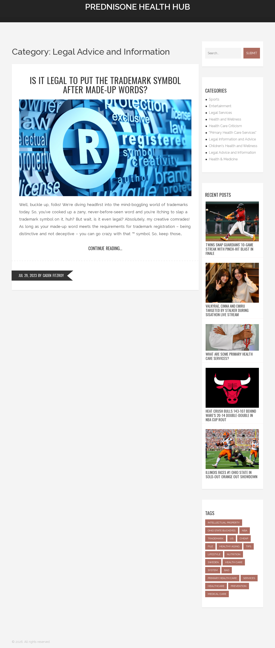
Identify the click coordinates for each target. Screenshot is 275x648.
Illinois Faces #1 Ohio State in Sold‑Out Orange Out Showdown (231, 474)
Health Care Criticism (225, 126)
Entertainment (220, 106)
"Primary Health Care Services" (232, 133)
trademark (215, 538)
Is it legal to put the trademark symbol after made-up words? (105, 85)
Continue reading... (105, 248)
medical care (217, 593)
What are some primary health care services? (229, 356)
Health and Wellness (225, 119)
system (213, 570)
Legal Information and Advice (232, 139)
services (249, 578)
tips (248, 546)
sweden (213, 562)
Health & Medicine (223, 159)
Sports (214, 99)
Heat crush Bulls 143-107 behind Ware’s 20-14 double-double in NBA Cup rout (231, 415)
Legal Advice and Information (232, 152)
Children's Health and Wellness (233, 146)
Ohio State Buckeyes (221, 530)
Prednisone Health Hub (137, 7)
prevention (238, 586)
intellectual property (224, 522)
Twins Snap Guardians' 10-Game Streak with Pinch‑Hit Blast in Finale (229, 249)
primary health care (222, 578)
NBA (244, 530)
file (210, 546)
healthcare (216, 586)
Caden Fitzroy (53, 275)
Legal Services (220, 113)
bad (226, 570)
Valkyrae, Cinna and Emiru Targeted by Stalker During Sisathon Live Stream (227, 310)
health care (233, 562)
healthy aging (229, 546)
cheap (244, 538)
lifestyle (214, 554)
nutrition (233, 554)
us (231, 538)
